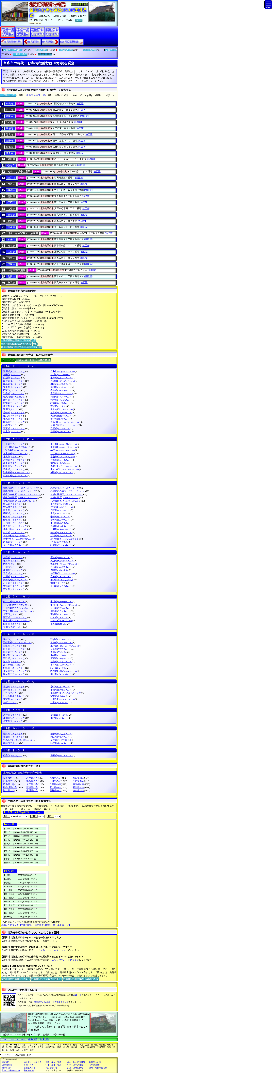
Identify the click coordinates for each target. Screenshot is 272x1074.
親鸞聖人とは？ (96, 1062)
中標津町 (63, 605)
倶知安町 (63, 466)
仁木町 (59, 617)
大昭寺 (11, 208)
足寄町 (61, 377)
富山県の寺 (55, 787)
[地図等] (80, 103)
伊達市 (10, 564)
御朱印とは (7, 1062)
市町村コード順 (26, 360)
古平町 (61, 664)
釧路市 (58, 463)
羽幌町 (60, 639)
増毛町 (60, 686)
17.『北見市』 (48, 42)
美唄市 (58, 652)
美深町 (13, 655)
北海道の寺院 (20, 54)
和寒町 (61, 755)
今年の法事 (94, 1065)
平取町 (14, 658)
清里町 (14, 463)
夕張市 (59, 715)
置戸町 (60, 419)
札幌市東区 (18, 501)
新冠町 (15, 617)
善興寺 (11, 196)
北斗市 (58, 668)
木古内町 (15, 453)
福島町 (61, 661)
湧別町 (14, 718)
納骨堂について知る (33, 1062)
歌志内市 (14, 397)
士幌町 (60, 516)
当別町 (14, 576)
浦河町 (14, 400)
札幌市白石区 (67, 491)
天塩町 (13, 573)
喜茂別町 (62, 456)
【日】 (50, 816)
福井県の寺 (8, 790)
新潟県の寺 (32, 787)
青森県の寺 (8, 778)
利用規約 (44, 1039)
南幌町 (61, 614)
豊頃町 (61, 586)
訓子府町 (16, 472)
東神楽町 (64, 646)
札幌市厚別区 (20, 488)
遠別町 (61, 412)
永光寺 (9, 103)
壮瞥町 (61, 545)
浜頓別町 (17, 642)
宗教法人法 (29, 1070)
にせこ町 (61, 620)
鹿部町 (60, 510)
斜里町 (60, 526)
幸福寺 (9, 128)
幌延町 (14, 674)
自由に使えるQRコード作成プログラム (51, 1002)
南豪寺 (11, 227)
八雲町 (13, 715)
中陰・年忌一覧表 (53, 1062)
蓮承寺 (11, 282)
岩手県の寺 (32, 778)
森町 (10, 702)
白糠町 (14, 532)
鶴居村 (59, 570)
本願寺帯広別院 (16, 270)
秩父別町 (63, 564)
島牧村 (13, 520)
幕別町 (14, 686)
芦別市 (12, 377)
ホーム (79, 20)
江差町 (13, 406)
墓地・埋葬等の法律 (98, 1068)
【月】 (34, 816)
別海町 (14, 668)
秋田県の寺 (78, 778)
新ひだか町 (64, 538)
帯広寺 (11, 202)
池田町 (60, 387)
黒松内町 (64, 469)
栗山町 (14, 469)
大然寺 (11, 221)
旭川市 (60, 374)
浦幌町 (61, 400)
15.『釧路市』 (33, 42)
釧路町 (13, 466)
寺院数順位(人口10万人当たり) (16, 344)
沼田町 (13, 624)
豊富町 (14, 589)
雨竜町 (14, 403)
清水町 (60, 520)
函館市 (12, 639)
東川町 (15, 649)
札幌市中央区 (21, 494)
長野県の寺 (55, 790)
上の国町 (63, 447)
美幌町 (60, 655)
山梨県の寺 (32, 790)
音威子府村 (64, 425)
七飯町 (60, 611)
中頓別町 (17, 608)
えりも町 (61, 409)
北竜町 (15, 671)
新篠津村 (15, 535)
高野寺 (9, 140)
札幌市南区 (65, 501)
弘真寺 (9, 134)
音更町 (14, 428)
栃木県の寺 (78, 781)
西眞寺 (11, 184)
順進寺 (9, 147)
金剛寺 (9, 116)
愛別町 (14, 371)
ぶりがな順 (8, 360)
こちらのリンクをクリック (51, 950)
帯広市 (12, 431)
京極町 (15, 460)
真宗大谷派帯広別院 (19, 171)
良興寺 (11, 276)
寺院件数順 (44, 360)
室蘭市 (59, 696)
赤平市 (12, 374)
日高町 (60, 649)
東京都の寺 (78, 784)
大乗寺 (11, 214)
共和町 (61, 460)
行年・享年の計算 (75, 1065)
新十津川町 (18, 538)
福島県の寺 (32, 781)
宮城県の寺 (55, 778)
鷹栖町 (60, 557)
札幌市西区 (64, 497)
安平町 (13, 387)
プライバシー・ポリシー (13, 1039)
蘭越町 (61, 733)
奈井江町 (14, 601)
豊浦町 (14, 586)
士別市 (58, 513)
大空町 (61, 415)
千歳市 (11, 567)
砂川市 (59, 542)
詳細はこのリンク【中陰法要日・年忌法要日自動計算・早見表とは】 (36, 925)
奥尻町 (14, 419)
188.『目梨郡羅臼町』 (70, 42)
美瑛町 (13, 646)
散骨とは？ (7, 1068)
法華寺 (11, 258)
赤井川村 (62, 371)
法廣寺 (11, 264)
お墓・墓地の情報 (75, 1068)
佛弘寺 (11, 245)
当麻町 (60, 576)
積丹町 (15, 526)
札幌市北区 (64, 488)
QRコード (77, 995)
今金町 (61, 390)
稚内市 (13, 755)
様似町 (13, 504)
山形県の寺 (8, 781)
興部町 (14, 422)
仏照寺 (11, 251)
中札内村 (16, 605)
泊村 (58, 583)
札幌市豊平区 (20, 497)
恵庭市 (58, 406)
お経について (51, 1068)
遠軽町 (14, 412)
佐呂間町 (61, 507)
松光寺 (11, 165)
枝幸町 (60, 403)
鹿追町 (14, 510)
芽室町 (13, 699)
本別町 (61, 674)
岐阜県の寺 (78, 790)
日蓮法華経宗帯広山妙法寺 (23, 233)
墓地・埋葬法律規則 (11, 1070)
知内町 (61, 532)
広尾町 (60, 658)
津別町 (13, 570)
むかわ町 (14, 696)
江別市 (11, 409)
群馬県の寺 (8, 784)
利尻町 (60, 737)
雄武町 (13, 415)
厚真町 (13, 384)
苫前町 (14, 583)
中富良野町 (17, 611)
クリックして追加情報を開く (17, 1054)
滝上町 (62, 560)
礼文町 (60, 743)
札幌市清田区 (19, 491)
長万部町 (64, 422)
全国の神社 (41, 50)
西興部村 (16, 620)
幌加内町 (63, 671)
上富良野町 (17, 450)
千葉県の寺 (55, 784)
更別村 (60, 504)
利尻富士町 (17, 740)
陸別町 (14, 737)
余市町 (13, 721)
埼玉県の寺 (32, 784)
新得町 (61, 535)
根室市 (58, 624)
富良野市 (12, 664)
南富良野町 (65, 693)
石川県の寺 (78, 787)
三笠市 (11, 693)
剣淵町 (61, 472)
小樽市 (11, 425)
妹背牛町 (62, 699)
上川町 (14, 444)
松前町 (61, 690)
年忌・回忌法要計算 (76, 1062)
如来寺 (11, 239)
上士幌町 (63, 444)
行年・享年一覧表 (53, 1065)
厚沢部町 (62, 381)
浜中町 (61, 642)
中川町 (61, 601)
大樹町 (13, 557)
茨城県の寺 (55, 781)
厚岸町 (14, 381)
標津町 (13, 516)
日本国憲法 (7, 1065)
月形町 (61, 567)
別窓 (33, 340)
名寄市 (11, 614)
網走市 (59, 384)
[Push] (20, 103)
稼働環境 (32, 1039)
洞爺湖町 (15, 579)
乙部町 (60, 428)
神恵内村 (62, 450)
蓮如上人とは (30, 1068)
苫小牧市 (61, 579)
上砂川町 (17, 447)
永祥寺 (9, 109)
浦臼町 (61, 397)
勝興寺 (11, 159)
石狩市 (12, 390)
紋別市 (59, 702)
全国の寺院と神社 (12, 50)
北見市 (11, 456)
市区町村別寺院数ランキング (15, 340)
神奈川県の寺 (10, 787)
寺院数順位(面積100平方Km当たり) (19, 347)
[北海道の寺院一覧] (36, 95)
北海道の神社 (66, 50)
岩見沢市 (61, 393)
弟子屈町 (62, 573)
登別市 (13, 627)
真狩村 (13, 690)
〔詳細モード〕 (8, 95)
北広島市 (62, 453)
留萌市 (11, 743)
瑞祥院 (11, 177)
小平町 (60, 431)
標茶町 (14, 513)
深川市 (12, 661)
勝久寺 (9, 153)
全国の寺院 (111, 50)
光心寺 (9, 122)
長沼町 (61, 608)
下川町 (61, 523)
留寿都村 (60, 740)
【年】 (6, 816)
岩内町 (14, 393)
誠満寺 (11, 190)
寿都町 (13, 542)
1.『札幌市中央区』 (13, 42)
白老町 (61, 529)
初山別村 (16, 529)
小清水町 (15, 475)
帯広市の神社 (89, 50)
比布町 (13, 652)
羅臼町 (13, 733)
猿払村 (13, 507)
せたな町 (14, 545)
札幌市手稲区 (66, 494)
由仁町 (59, 718)
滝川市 (12, 560)
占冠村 (14, 523)
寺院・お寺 (29, 1065)
